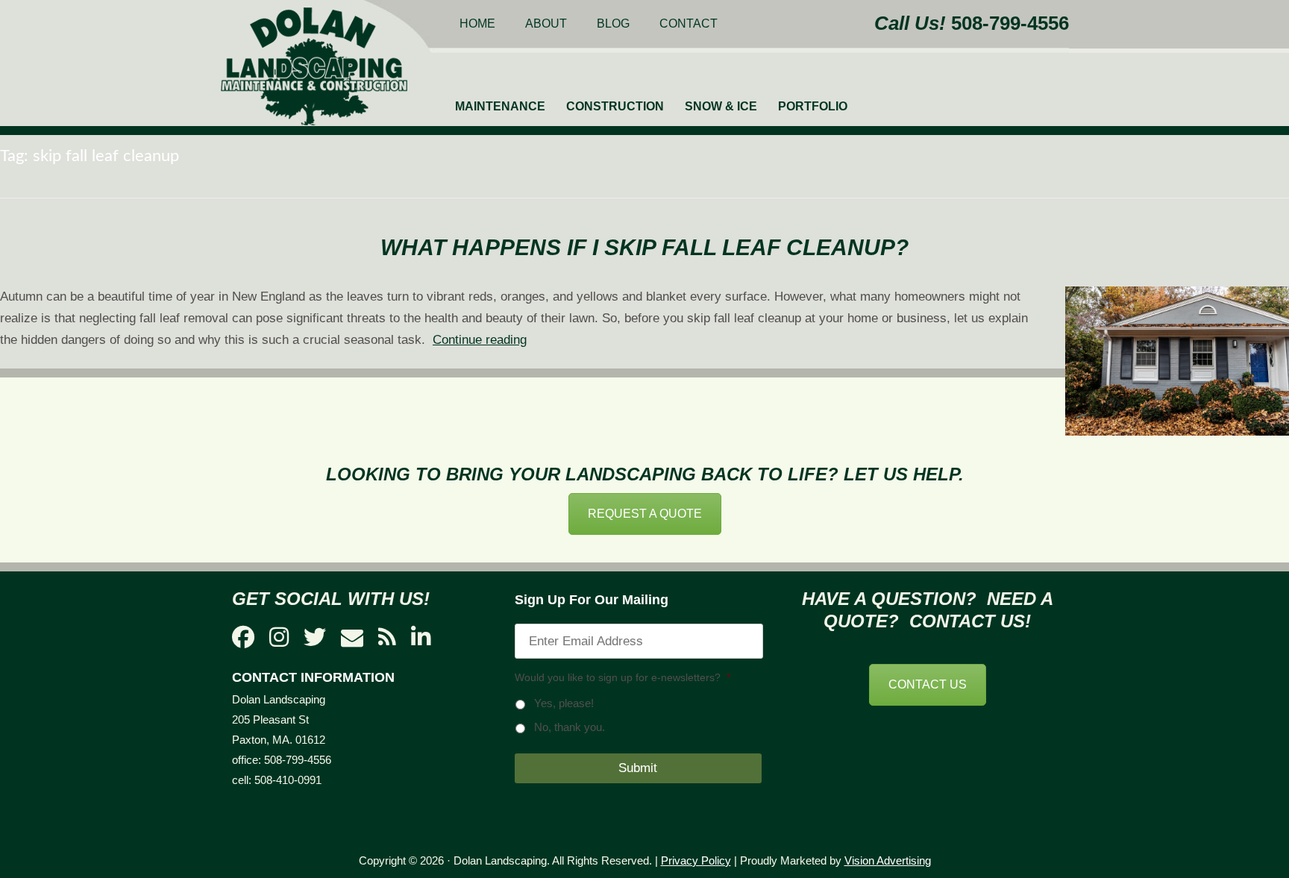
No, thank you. (569, 727)
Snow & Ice (721, 106)
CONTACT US (927, 684)
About (546, 23)
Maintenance (500, 106)
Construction (615, 106)
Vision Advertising (887, 860)
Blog (613, 23)
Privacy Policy (696, 860)
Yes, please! (564, 703)
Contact (688, 23)
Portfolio (812, 106)
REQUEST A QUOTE (645, 513)
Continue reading (480, 340)
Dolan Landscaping (314, 66)
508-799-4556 (1010, 23)
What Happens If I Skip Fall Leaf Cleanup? (644, 247)
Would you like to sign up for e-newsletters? (622, 677)
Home (477, 23)
